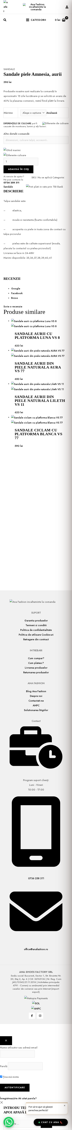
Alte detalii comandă (16, 134)
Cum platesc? (36, 663)
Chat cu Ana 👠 (52, 1122)
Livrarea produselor (36, 667)
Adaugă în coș (18, 169)
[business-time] (36, 768)
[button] (5, 20)
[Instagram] (40, 1016)
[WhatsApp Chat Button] (8, 1122)
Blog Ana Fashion (36, 691)
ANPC (36, 705)
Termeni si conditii (36, 625)
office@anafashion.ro (36, 949)
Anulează (51, 113)
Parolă (3, 1066)
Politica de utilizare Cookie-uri (36, 634)
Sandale (9, 69)
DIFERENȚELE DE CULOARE (17, 123)
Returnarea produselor (36, 672)
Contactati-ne (36, 700)
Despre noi (36, 696)
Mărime (8, 113)
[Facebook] (32, 1016)
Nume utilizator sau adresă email (18, 1047)
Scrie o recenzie (12, 306)
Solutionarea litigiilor (36, 710)
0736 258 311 (11, 182)
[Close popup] (6, 1040)
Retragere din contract (36, 639)
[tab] (40, 288)
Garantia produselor (36, 620)
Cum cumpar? (36, 658)
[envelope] (36, 937)
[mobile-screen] (36, 866)
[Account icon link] (67, 7)
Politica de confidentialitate (36, 630)
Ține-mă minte (10, 1077)
